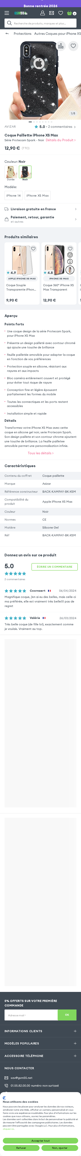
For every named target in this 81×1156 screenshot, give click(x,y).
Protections (22, 34)
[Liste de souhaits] (60, 13)
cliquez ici (8, 1128)
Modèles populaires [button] (22, 1043)
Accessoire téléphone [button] (24, 1056)
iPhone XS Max (38, 195)
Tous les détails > (40, 453)
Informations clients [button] (23, 1031)
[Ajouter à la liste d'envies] (73, 46)
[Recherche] (9, 23)
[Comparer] (61, 46)
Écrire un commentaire (55, 566)
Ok (67, 1014)
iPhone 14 (13, 195)
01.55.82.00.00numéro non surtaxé (35, 1085)
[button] (22, 267)
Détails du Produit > (61, 140)
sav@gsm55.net (21, 1078)
